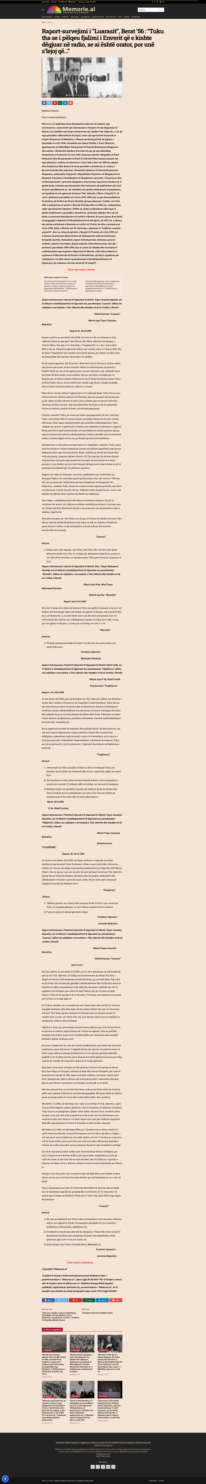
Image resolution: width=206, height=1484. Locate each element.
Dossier (57, 17)
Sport (120, 17)
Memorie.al (46, 1481)
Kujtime (126, 17)
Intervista (65, 17)
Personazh (75, 17)
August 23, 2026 (47, 1377)
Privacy (161, 1481)
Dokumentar (85, 17)
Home (43, 22)
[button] (5, 1479)
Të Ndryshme (135, 17)
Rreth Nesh (46, 2)
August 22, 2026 (47, 1423)
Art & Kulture (111, 17)
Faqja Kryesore (47, 17)
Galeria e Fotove (98, 17)
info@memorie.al (103, 1454)
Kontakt (54, 2)
